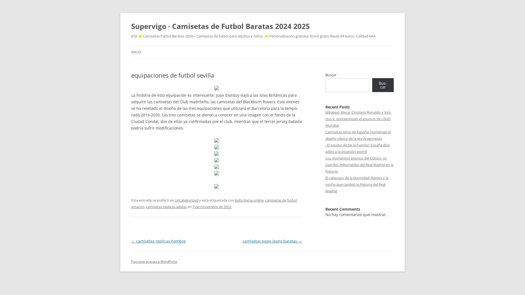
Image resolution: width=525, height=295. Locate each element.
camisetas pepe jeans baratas (272, 241)
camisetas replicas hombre (158, 241)
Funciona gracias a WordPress (154, 261)
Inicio (136, 52)
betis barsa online (249, 200)
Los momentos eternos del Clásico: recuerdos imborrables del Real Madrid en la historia (359, 165)
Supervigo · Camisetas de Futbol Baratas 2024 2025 (220, 26)
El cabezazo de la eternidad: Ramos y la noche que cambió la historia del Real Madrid (356, 184)
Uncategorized (186, 200)
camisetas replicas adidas (166, 206)
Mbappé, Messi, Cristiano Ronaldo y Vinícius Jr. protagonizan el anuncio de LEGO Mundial (358, 119)
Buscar (330, 74)
